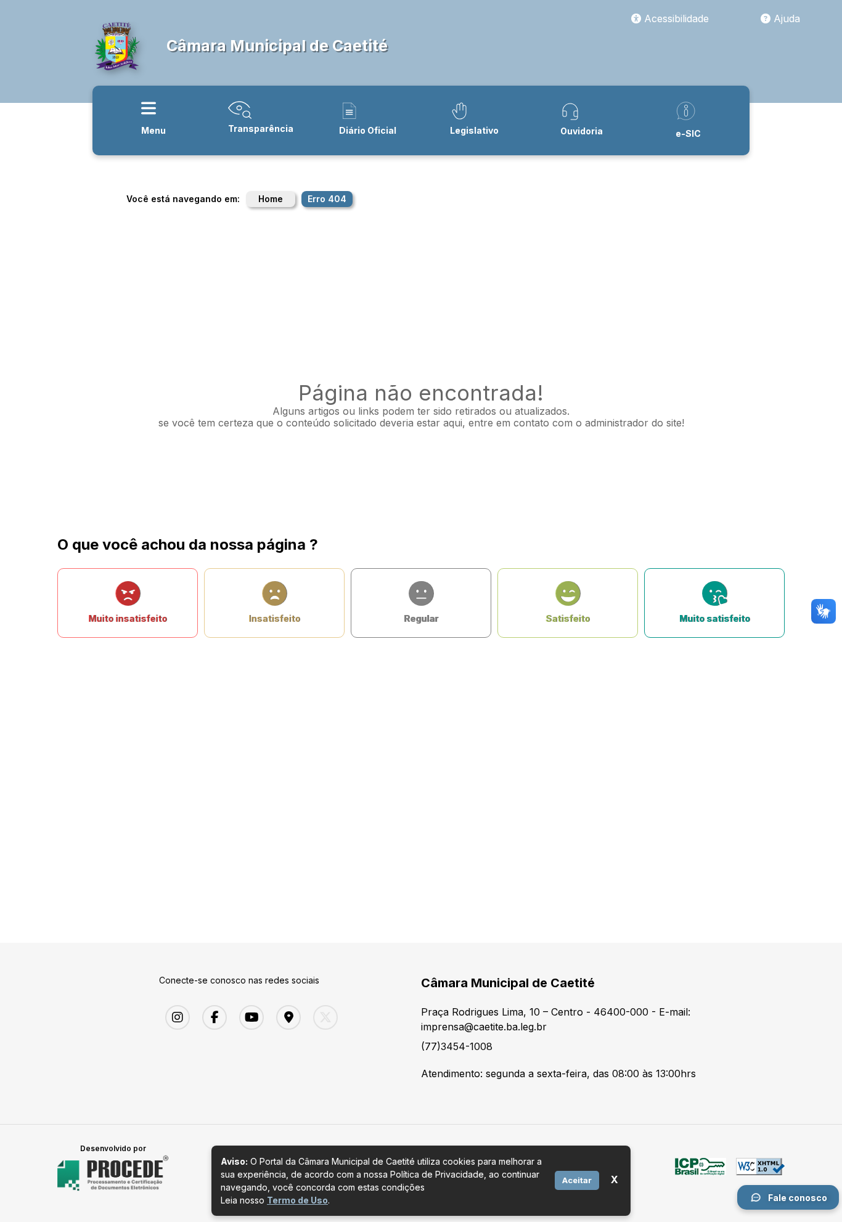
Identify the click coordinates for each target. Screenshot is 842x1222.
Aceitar (577, 1180)
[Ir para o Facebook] (211, 1017)
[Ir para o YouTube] (248, 1017)
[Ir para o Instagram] (174, 1017)
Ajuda (785, 18)
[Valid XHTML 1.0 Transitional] (760, 1173)
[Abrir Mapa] (285, 1017)
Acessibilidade (675, 18)
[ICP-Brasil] (700, 1173)
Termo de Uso (297, 1200)
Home (270, 198)
